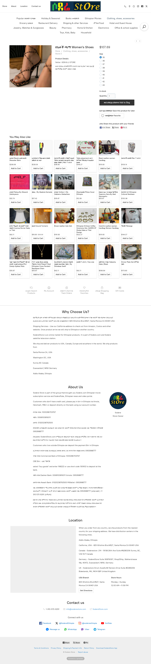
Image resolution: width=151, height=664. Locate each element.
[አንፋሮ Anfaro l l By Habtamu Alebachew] (64, 181)
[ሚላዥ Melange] (131, 215)
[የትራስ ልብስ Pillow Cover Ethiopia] (87, 181)
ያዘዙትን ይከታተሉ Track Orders (66, 292)
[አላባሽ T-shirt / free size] (87, 251)
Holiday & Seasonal (50, 18)
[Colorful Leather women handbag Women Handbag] (109, 215)
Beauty (53, 28)
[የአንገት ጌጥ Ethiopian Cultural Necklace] (131, 181)
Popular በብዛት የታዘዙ (26, 18)
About (13, 6)
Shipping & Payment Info (72, 648)
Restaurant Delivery (47, 23)
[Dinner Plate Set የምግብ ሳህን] (131, 251)
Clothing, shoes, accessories (120, 18)
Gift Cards (119, 291)
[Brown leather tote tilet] (64, 215)
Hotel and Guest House (120, 23)
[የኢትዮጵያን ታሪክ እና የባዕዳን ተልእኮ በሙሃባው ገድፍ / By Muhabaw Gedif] (64, 251)
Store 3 (58, 54)
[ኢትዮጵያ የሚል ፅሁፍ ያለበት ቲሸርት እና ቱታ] (42, 148)
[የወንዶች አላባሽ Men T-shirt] (131, 148)
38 (104, 68)
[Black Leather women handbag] (109, 148)
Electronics (103, 28)
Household (86, 32)
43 (104, 85)
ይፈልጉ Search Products (31, 292)
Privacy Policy (56, 648)
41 (103, 78)
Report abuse (83, 652)
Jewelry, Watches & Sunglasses (28, 28)
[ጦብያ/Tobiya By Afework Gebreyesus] (20, 181)
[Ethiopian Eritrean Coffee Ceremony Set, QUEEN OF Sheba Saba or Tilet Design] (87, 215)
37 (104, 64)
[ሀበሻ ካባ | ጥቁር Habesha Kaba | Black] (109, 251)
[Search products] (144, 27)
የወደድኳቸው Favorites (84, 292)
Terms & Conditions (41, 648)
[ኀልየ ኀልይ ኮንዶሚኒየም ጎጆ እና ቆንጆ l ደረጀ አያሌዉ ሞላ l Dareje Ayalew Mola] (20, 251)
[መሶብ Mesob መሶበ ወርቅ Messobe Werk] (20, 148)
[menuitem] (136, 41)
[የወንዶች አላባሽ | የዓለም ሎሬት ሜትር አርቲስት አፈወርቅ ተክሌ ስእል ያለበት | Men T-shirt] (64, 148)
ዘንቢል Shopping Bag (102, 292)
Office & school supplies (126, 28)
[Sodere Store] (75, 6)
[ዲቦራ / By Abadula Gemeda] (42, 181)
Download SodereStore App (106, 648)
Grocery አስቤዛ (26, 23)
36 (104, 61)
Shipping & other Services (75, 23)
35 (104, 57)
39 (104, 71)
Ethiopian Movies (93, 18)
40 (104, 75)
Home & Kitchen (85, 28)
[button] (111, 115)
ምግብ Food (99, 23)
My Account (49, 291)
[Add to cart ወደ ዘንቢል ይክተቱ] (16, 168)
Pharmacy (66, 28)
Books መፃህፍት (72, 18)
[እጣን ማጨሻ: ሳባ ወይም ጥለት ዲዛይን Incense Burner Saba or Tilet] (20, 215)
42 (104, 81)
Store (4, 6)
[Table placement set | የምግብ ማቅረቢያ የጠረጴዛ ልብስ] (87, 148)
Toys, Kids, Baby (67, 32)
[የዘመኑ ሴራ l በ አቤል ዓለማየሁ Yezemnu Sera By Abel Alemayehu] (109, 181)
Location (23, 6)
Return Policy (89, 648)
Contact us (36, 6)
